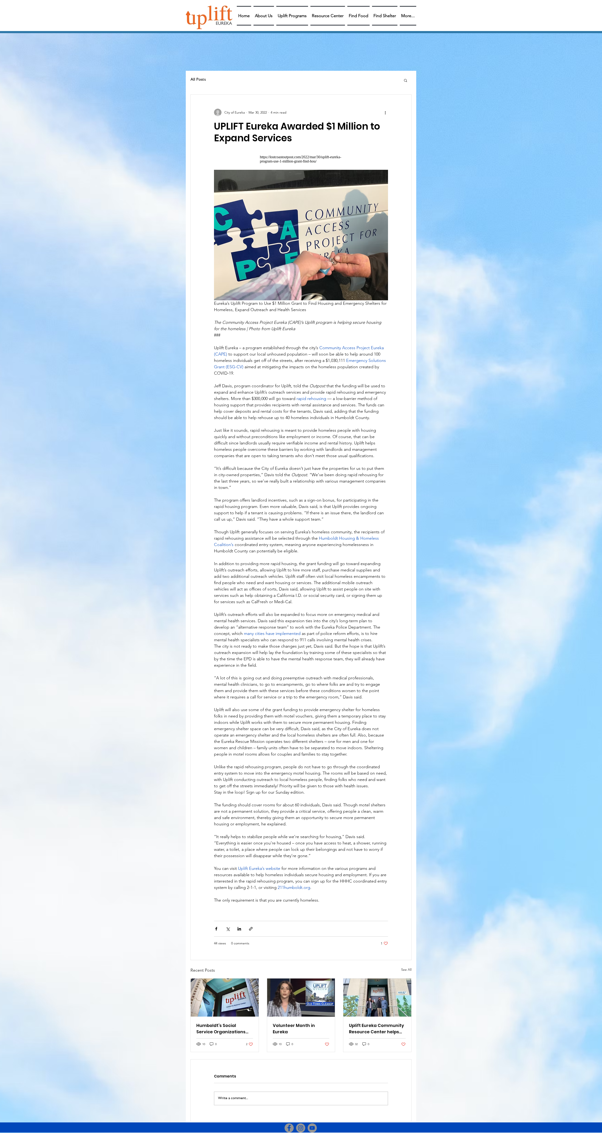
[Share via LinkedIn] (239, 929)
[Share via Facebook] (216, 929)
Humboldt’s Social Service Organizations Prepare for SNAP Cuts (221, 1028)
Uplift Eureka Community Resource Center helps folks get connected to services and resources (376, 1028)
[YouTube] (312, 1128)
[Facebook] (289, 1128)
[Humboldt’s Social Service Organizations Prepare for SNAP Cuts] (225, 997)
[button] (405, 80)
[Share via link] (251, 929)
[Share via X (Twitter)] (228, 929)
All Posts (198, 80)
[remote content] (301, 159)
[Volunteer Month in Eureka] (301, 997)
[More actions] (385, 112)
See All (406, 969)
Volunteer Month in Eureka (294, 1028)
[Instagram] (300, 1128)
